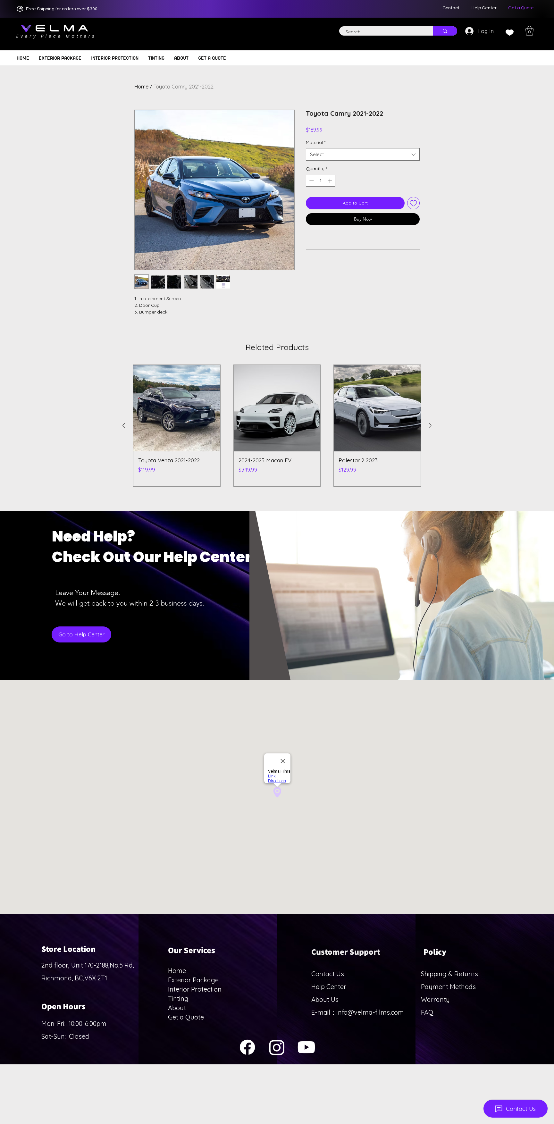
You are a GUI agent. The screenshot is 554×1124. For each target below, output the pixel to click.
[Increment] (330, 180)
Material (315, 142)
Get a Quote (186, 1017)
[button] (529, 31)
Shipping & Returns (449, 974)
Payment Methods (449, 987)
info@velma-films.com (370, 1012)
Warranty (435, 999)
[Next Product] (430, 425)
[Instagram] (277, 1047)
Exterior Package (193, 980)
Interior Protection (195, 989)
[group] (277, 425)
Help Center (328, 987)
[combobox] (363, 154)
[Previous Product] (124, 425)
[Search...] (445, 31)
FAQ (427, 1012)
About (177, 1008)
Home (141, 86)
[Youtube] (306, 1047)
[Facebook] (247, 1047)
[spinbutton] (320, 180)
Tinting (178, 998)
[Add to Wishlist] (413, 203)
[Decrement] (311, 180)
